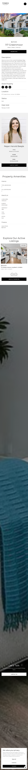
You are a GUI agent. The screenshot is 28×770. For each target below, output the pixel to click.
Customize (14, 762)
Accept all (14, 766)
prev (12, 274)
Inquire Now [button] (14, 51)
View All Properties (14, 279)
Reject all (14, 759)
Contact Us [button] (14, 674)
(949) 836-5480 (14, 156)
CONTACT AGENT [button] (14, 165)
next (15, 274)
